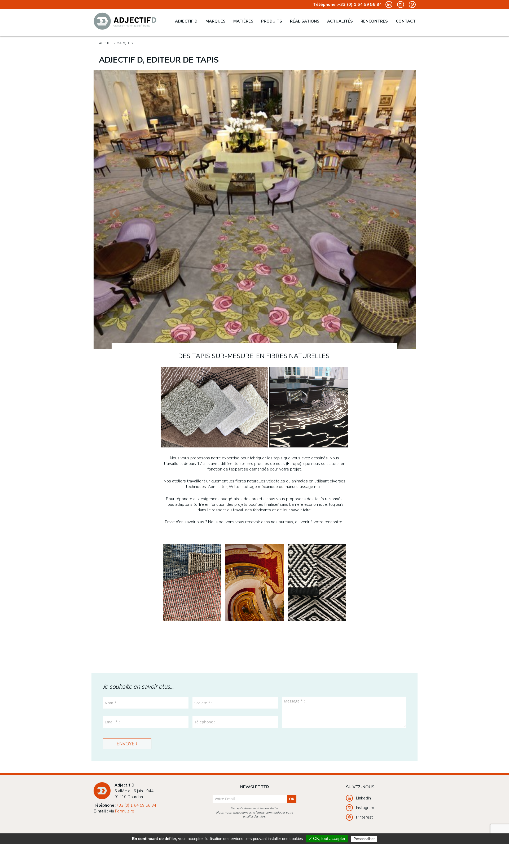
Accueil (105, 43)
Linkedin (363, 798)
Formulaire (124, 811)
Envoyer (127, 743)
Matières (243, 21)
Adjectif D (186, 21)
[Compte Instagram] (399, 4)
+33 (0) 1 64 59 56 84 (360, 4)
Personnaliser (364, 839)
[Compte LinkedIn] (387, 4)
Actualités (340, 21)
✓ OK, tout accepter (327, 838)
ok (291, 798)
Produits (271, 21)
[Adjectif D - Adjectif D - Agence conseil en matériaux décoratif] (125, 21)
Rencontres (374, 21)
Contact (406, 21)
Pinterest (364, 817)
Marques (215, 21)
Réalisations (304, 21)
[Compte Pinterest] (410, 4)
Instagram (365, 808)
